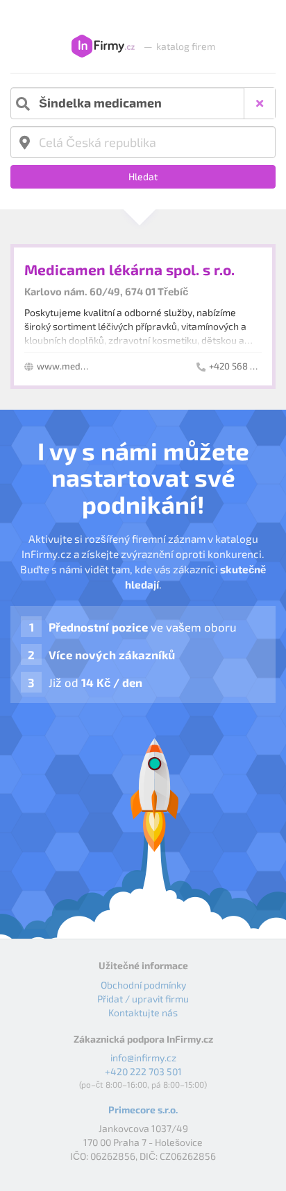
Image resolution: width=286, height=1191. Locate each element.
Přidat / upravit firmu (143, 999)
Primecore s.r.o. (143, 1109)
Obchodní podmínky (143, 985)
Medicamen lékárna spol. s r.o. (129, 269)
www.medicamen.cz (80, 366)
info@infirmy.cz (143, 1057)
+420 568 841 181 (244, 366)
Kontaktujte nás (143, 1012)
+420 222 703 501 (143, 1071)
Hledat (143, 176)
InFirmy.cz (103, 46)
